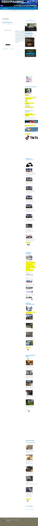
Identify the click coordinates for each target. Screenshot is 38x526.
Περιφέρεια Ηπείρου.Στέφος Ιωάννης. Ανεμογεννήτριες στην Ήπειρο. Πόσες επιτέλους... (30, 192)
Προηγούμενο (6, 48)
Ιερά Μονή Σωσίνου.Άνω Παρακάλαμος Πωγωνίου (30, 387)
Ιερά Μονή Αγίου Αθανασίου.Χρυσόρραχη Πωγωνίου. (30, 367)
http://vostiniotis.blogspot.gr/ (30, 509)
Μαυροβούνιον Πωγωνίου (30, 337)
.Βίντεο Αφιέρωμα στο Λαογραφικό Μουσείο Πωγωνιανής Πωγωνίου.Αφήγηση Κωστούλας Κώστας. (29, 494)
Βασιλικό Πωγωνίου (29, 346)
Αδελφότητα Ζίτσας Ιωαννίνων (29, 272)
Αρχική (10, 10)
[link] (30, 98)
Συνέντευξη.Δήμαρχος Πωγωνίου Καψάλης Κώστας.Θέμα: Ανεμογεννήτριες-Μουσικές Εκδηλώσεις (30, 230)
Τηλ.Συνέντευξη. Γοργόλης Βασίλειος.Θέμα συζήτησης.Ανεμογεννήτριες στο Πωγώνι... (30, 210)
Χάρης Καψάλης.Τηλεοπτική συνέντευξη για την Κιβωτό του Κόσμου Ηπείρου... (30, 240)
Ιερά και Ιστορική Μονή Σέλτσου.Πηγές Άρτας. (29, 407)
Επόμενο (12, 48)
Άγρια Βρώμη (7, 22)
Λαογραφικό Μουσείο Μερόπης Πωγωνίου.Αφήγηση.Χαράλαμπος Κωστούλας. (31, 483)
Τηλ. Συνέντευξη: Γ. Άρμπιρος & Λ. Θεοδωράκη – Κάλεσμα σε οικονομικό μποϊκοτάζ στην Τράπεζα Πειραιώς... (30, 174)
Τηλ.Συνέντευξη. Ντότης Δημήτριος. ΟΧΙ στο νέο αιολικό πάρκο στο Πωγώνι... (30, 201)
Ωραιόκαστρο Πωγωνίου (30, 320)
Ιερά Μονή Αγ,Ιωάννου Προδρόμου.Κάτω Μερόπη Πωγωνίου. (30, 377)
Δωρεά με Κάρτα (30, 53)
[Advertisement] (19, 14)
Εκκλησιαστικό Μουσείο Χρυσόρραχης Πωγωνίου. (30, 473)
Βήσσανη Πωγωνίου (29, 289)
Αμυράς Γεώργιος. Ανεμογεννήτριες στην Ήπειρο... (29, 183)
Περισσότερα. (28, 409)
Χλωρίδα (27, 10)
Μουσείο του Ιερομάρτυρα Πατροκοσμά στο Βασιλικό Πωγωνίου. (30, 451)
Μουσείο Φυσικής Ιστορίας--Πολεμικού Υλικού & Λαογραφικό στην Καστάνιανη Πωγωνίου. (30, 462)
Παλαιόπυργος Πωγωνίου (30, 329)
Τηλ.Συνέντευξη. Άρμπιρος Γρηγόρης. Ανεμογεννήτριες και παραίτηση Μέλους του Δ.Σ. (30, 220)
